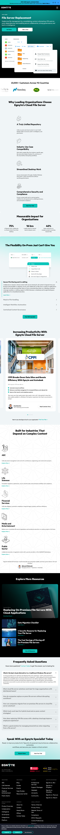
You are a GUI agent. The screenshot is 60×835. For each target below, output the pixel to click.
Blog (18, 782)
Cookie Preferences (37, 820)
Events (19, 788)
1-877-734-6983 (7, 769)
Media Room (20, 810)
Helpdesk (34, 790)
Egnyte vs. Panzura (52, 795)
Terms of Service (36, 805)
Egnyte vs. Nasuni (51, 797)
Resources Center (22, 794)
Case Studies (21, 791)
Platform (4, 820)
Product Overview (7, 806)
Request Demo (22, 753)
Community (35, 796)
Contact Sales (25, 666)
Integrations (5, 817)
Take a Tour (25, 29)
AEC (3, 782)
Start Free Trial (30, 206)
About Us (19, 805)
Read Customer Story (45, 406)
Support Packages (37, 787)
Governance (5, 814)
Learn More (6, 295)
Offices (19, 813)
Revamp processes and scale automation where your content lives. (29, 2)
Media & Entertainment (6, 792)
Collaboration (6, 809)
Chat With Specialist (30, 317)
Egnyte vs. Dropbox (49, 786)
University (34, 793)
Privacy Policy (35, 807)
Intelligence (5, 812)
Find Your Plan (43, 419)
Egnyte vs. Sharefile (49, 791)
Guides (19, 785)
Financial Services (7, 788)
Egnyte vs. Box (50, 782)
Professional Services (35, 783)
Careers (19, 807)
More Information (28, 832)
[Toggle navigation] (57, 8)
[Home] (6, 8)
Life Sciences (6, 785)
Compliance (35, 815)
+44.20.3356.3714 (9, 771)
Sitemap (33, 823)
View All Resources (30, 651)
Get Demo (9, 29)
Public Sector (6, 796)
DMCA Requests (36, 818)
